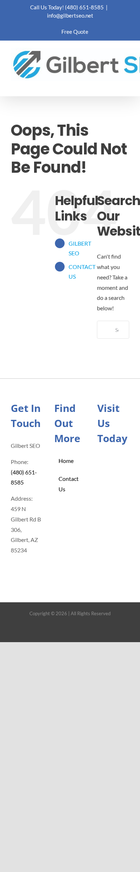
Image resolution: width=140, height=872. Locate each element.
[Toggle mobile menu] (126, 85)
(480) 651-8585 (84, 7)
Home (66, 460)
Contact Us (69, 483)
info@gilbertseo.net (70, 15)
